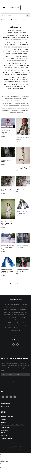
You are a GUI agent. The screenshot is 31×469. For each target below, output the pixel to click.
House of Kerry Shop (12, 19)
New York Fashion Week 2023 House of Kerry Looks (18, 60)
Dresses (7, 47)
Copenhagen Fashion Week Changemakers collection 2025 (16, 43)
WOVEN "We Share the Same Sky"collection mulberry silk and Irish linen (16, 87)
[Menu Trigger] (4, 6)
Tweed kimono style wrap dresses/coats (15, 78)
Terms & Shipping (6, 438)
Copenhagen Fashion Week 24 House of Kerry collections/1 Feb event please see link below (16, 38)
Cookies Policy (5, 403)
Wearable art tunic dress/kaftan (16, 81)
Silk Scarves (19, 68)
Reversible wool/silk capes (16, 63)
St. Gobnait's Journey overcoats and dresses (16, 70)
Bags (16, 33)
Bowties (23, 33)
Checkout (4, 433)
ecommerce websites (14, 449)
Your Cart (4, 435)
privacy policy (20, 367)
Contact (3, 422)
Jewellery (25, 51)
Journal (3, 419)
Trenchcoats (22, 75)
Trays (13, 75)
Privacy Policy (5, 406)
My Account (4, 430)
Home (3, 19)
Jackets (16, 51)
